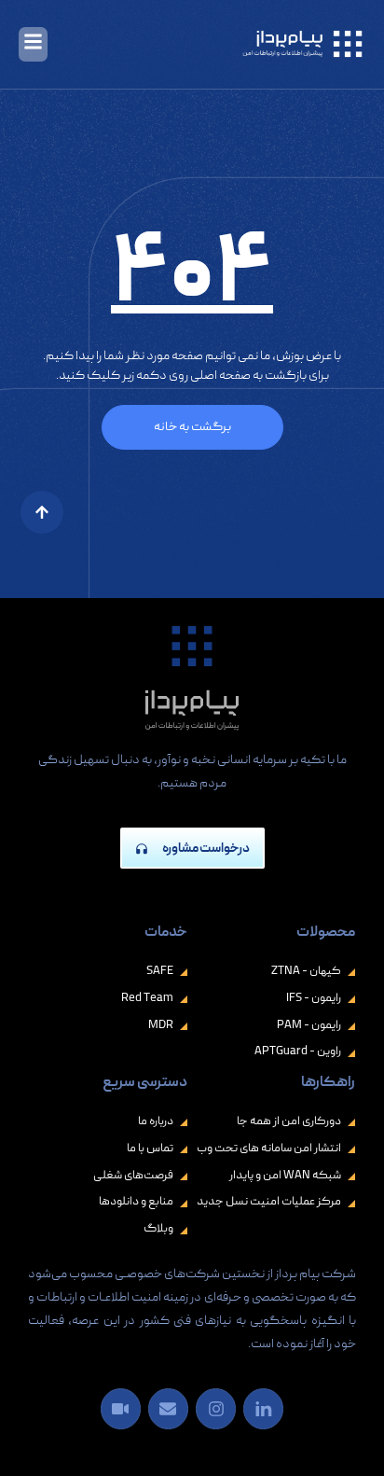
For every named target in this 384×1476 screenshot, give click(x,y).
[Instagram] (216, 1408)
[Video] (121, 1408)
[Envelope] (168, 1408)
